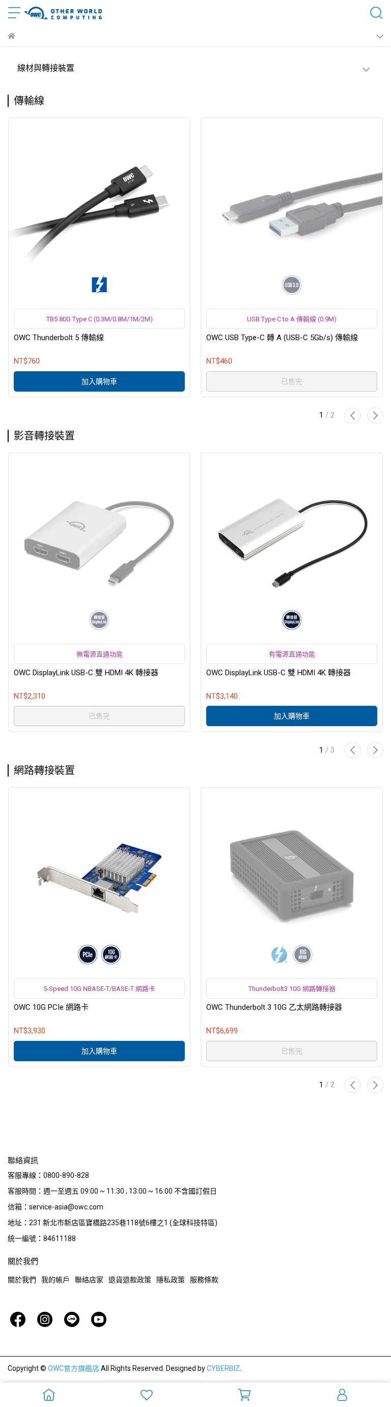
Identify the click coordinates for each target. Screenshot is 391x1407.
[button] (353, 415)
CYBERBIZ (223, 1368)
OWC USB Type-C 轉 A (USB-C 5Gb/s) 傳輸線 (282, 337)
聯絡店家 (89, 1280)
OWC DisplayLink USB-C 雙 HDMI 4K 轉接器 (86, 672)
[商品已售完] (306, 209)
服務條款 (204, 1280)
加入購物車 (99, 381)
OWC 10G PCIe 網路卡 (51, 1007)
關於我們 (22, 1280)
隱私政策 (170, 1280)
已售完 (291, 381)
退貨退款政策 (129, 1280)
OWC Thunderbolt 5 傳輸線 (59, 337)
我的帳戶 (55, 1280)
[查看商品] (84, 209)
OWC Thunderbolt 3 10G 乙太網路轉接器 (274, 1007)
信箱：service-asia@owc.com (55, 1207)
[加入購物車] (113, 209)
